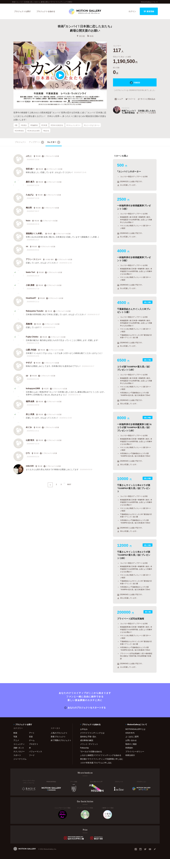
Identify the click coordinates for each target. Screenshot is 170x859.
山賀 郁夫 (30, 439)
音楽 (31, 736)
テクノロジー (19, 751)
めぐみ (29, 427)
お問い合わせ (131, 740)
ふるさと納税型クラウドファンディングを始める (99, 755)
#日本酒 (44, 125)
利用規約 (129, 747)
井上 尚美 (30, 414)
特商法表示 (130, 755)
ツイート (132, 99)
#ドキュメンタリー (73, 125)
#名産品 (24, 125)
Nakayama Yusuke (34, 310)
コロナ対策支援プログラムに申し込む (96, 762)
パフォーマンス (35, 751)
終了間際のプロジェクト (60, 740)
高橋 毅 (29, 323)
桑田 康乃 (30, 181)
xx (27, 246)
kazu (28, 220)
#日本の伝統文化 (57, 125)
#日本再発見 (19, 130)
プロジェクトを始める (45, 11)
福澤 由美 (30, 401)
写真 (15, 736)
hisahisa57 (31, 297)
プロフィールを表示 (147, 112)
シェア (120, 99)
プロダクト (33, 744)
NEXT (69, 484)
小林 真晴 (30, 284)
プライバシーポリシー (134, 751)
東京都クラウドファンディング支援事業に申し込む (99, 759)
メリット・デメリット (89, 744)
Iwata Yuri (30, 272)
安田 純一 (30, 168)
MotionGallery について (149, 2)
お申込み (84, 729)
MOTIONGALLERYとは (135, 729)
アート (32, 732)
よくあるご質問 (132, 736)
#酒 (16, 125)
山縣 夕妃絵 (31, 349)
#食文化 (46, 130)
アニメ (16, 740)
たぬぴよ (30, 194)
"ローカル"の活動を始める (91, 751)
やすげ (29, 362)
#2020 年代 (130, 732)
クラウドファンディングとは (92, 732)
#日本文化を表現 (33, 130)
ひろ (28, 452)
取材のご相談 (131, 744)
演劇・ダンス (18, 747)
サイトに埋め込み (147, 99)
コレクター (53, 142)
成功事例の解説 (86, 740)
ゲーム (32, 740)
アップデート (36, 142)
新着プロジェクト (58, 736)
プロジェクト (20, 142)
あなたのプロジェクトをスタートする (87, 707)
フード (32, 755)
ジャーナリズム (20, 759)
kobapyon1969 (33, 388)
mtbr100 (30, 465)
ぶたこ (29, 155)
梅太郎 (29, 207)
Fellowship (84, 747)
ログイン (132, 11)
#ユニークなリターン (92, 125)
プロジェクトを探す (22, 11)
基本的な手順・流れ (88, 736)
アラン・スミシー (33, 259)
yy (27, 375)
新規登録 (150, 11)
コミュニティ (19, 744)
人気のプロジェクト (59, 732)
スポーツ (17, 755)
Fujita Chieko (32, 336)
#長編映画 (34, 125)
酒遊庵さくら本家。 (34, 233)
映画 (91, 36)
